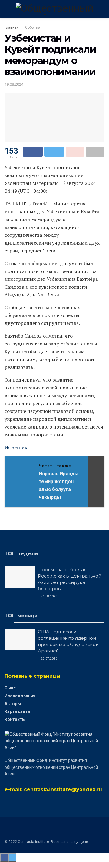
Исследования (20, 695)
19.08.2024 (14, 84)
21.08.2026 (48, 596)
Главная (12, 27)
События (32, 27)
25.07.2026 (48, 658)
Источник (16, 447)
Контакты (15, 719)
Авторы (13, 703)
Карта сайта (17, 711)
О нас (10, 688)
